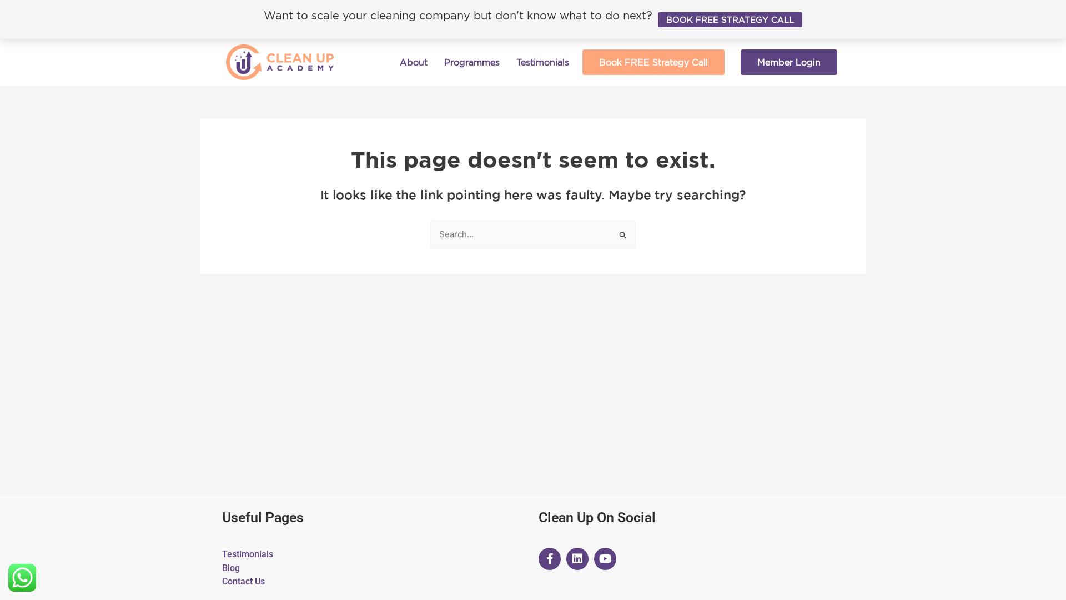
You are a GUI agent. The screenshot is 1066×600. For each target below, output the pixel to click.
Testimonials (542, 62)
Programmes (472, 62)
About (414, 62)
